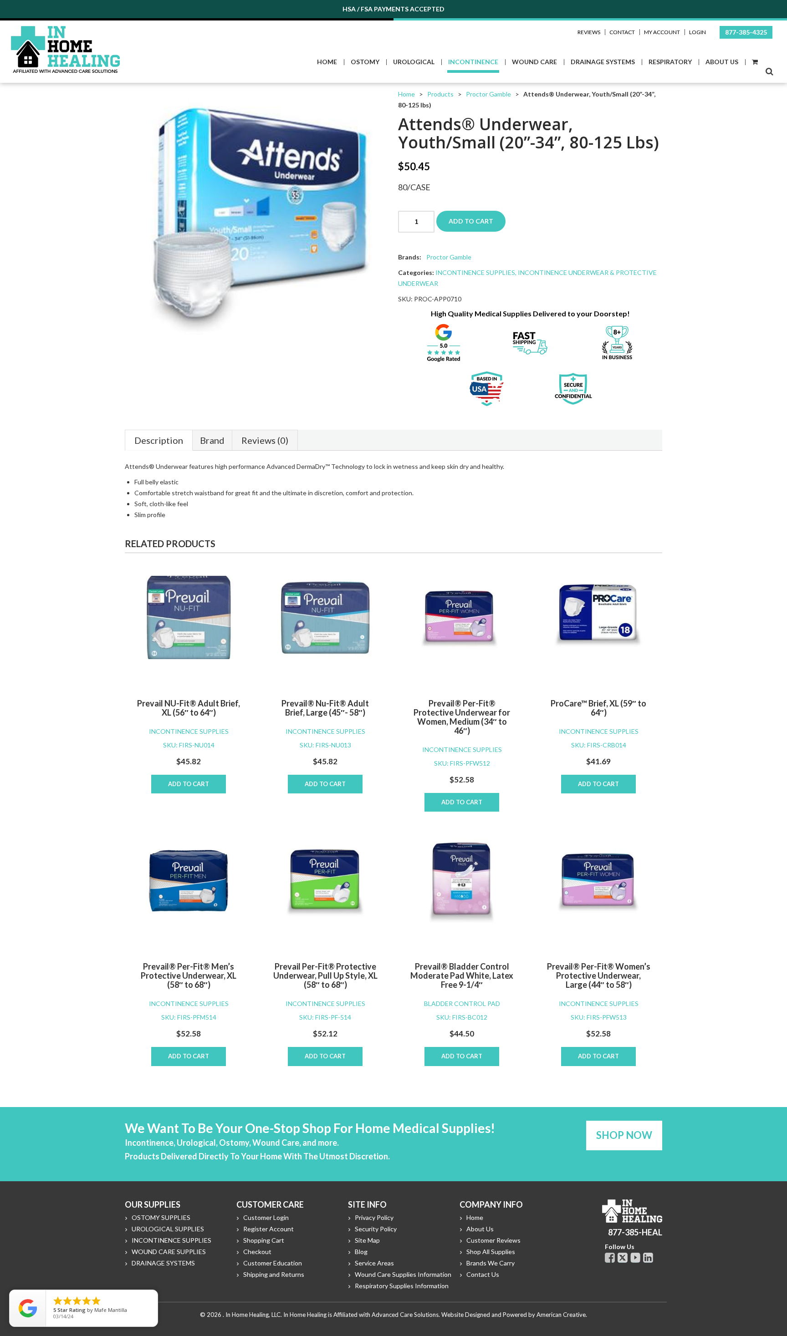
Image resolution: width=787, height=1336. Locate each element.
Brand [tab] (212, 440)
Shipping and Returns (273, 1274)
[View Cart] (754, 62)
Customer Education (272, 1263)
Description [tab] (158, 440)
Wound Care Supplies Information (403, 1274)
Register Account (268, 1229)
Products (440, 94)
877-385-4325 (746, 32)
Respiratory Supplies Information (402, 1286)
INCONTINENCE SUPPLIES (475, 272)
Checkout (257, 1251)
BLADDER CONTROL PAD (462, 1003)
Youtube (635, 1258)
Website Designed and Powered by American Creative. (514, 1314)
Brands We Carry (490, 1263)
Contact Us (482, 1274)
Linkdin (648, 1258)
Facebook (610, 1258)
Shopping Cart (263, 1240)
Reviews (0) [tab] (264, 440)
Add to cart (471, 221)
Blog (361, 1251)
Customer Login (266, 1217)
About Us (480, 1229)
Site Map (367, 1240)
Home (406, 94)
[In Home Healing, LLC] (65, 31)
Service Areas (374, 1263)
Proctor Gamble (488, 94)
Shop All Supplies (490, 1251)
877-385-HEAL (635, 1232)
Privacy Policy (374, 1217)
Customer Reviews (493, 1240)
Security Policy (376, 1229)
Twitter (623, 1258)
